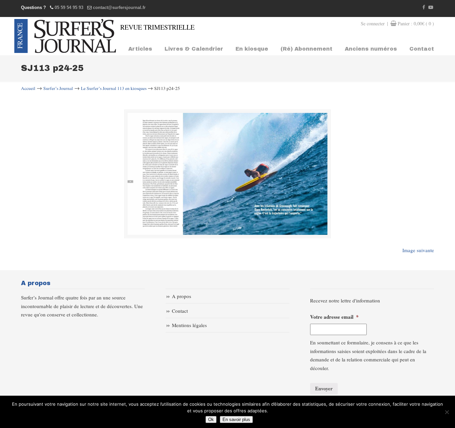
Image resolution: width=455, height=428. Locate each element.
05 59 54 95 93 (69, 7)
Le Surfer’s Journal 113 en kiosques (114, 88)
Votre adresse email (334, 317)
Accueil (28, 88)
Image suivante (418, 250)
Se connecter (373, 23)
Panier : (416, 23)
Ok (211, 419)
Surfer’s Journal (58, 88)
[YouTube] (430, 7)
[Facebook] (424, 7)
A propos (181, 296)
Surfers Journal (75, 36)
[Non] (446, 412)
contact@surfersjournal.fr (119, 7)
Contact (180, 310)
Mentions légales (189, 325)
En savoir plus (236, 419)
